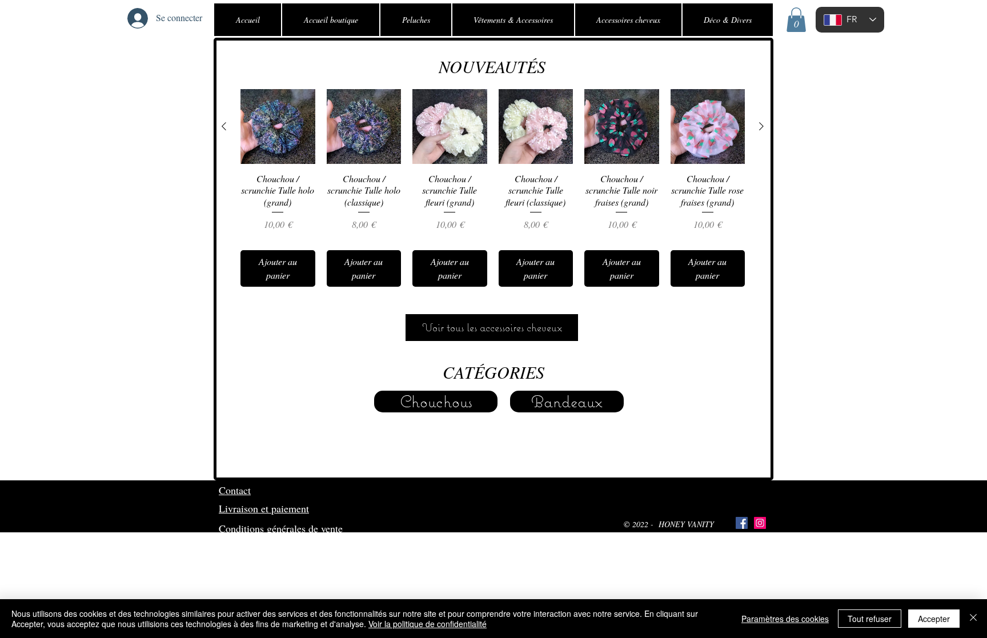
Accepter (934, 618)
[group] (492, 188)
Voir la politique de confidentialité (427, 623)
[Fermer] (973, 618)
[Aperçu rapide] (277, 126)
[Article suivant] (761, 126)
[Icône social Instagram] (760, 523)
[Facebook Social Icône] (742, 523)
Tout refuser (870, 618)
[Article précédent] (224, 126)
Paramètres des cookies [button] (785, 618)
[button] (796, 19)
